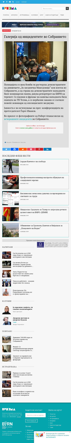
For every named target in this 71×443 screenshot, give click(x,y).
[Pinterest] (39, 149)
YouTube (10, 2)
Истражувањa (24, 15)
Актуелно (14, 15)
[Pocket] (31, 149)
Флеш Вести (6, 30)
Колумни (34, 15)
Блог (41, 15)
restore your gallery (26, 128)
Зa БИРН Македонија (33, 432)
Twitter (3, 2)
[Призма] (12, 409)
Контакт (24, 2)
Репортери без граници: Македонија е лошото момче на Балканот (57, 435)
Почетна (6, 15)
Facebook (6, 2)
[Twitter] (6, 149)
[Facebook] (14, 149)
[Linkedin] (47, 149)
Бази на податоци (52, 15)
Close (70, 432)
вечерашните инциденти (18, 119)
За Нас (18, 2)
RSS (13, 2)
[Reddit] (23, 149)
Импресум (30, 430)
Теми (62, 15)
